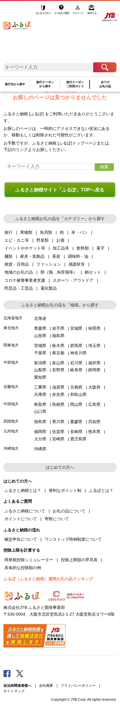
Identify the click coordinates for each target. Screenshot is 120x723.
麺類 (8, 256)
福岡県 (40, 431)
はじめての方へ (43, 11)
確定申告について (20, 539)
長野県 (58, 369)
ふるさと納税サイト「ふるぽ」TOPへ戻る (59, 189)
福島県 (58, 335)
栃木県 (58, 345)
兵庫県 (40, 394)
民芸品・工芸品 (18, 288)
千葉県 (40, 353)
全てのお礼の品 (105, 84)
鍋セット (93, 272)
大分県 (40, 439)
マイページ (78, 11)
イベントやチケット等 (24, 248)
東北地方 (11, 328)
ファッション (48, 264)
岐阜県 (76, 369)
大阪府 (94, 387)
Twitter (19, 673)
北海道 (40, 318)
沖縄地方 (11, 448)
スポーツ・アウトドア (73, 280)
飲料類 (83, 248)
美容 (56, 256)
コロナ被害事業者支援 (24, 280)
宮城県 (76, 328)
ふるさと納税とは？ (22, 490)
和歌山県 (78, 394)
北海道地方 (12, 318)
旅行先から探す (15, 84)
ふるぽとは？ (101, 490)
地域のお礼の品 (18, 272)
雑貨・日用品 (16, 264)
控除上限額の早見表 (79, 559)
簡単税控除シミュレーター (28, 559)
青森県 (40, 328)
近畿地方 (11, 386)
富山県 (58, 362)
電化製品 (48, 288)
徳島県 (40, 421)
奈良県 (58, 394)
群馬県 (76, 345)
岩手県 (58, 328)
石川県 (76, 362)
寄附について (57, 518)
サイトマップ (13, 691)
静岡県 (94, 369)
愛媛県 (76, 421)
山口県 (40, 411)
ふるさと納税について (24, 511)
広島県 (94, 404)
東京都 (58, 353)
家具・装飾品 (32, 256)
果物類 (26, 232)
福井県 (94, 362)
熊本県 (94, 431)
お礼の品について (69, 511)
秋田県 (94, 328)
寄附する (92, 11)
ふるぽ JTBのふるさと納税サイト (20, 33)
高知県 (94, 421)
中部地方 (11, 362)
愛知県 (40, 377)
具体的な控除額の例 (22, 567)
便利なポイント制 (65, 490)
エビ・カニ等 (16, 240)
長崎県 (76, 431)
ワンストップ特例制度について (73, 539)
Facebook (6, 673)
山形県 (40, 335)
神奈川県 (78, 353)
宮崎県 (58, 439)
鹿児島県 (78, 439)
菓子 (100, 248)
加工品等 (61, 248)
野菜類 (42, 240)
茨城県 (40, 345)
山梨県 (40, 369)
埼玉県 (94, 345)
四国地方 (11, 421)
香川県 (58, 421)
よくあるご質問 (62, 11)
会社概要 (46, 685)
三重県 (40, 387)
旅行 (8, 232)
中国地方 (11, 404)
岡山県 (76, 404)
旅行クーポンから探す (45, 84)
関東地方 (11, 345)
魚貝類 (46, 232)
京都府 (76, 387)
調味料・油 (78, 256)
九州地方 (11, 431)
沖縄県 (40, 448)
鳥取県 (40, 404)
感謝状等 (76, 264)
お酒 (60, 240)
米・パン (79, 232)
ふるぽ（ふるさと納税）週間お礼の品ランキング (48, 578)
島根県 (58, 404)
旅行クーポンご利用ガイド (75, 84)
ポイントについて (20, 518)
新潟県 (40, 362)
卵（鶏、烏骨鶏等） (58, 272)
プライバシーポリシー (78, 685)
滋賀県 (58, 387)
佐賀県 (58, 431)
